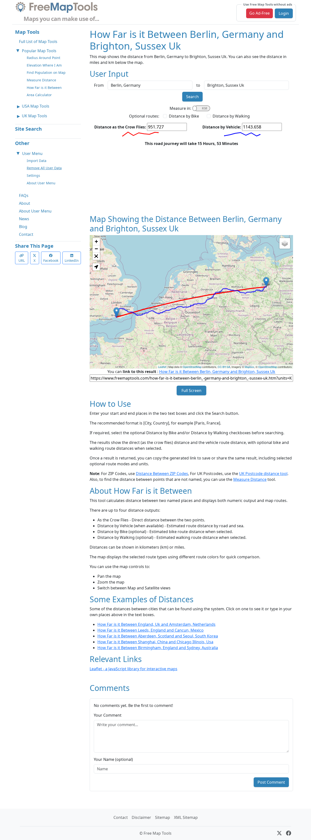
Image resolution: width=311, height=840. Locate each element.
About (24, 203)
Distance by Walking (231, 116)
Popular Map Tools (39, 50)
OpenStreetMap (192, 367)
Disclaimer (141, 817)
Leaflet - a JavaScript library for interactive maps (133, 668)
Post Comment (271, 782)
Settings (33, 175)
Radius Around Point (43, 57)
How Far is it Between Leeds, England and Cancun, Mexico (150, 630)
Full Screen (191, 390)
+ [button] (96, 241)
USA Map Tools (35, 106)
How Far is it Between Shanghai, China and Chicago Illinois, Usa (155, 642)
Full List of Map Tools (38, 41)
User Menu (32, 153)
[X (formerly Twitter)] (279, 833)
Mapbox (249, 367)
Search (192, 96)
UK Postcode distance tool (263, 473)
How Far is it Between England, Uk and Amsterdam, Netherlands (156, 624)
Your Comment (107, 715)
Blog (23, 226)
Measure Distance (41, 80)
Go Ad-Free (259, 13)
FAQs (23, 195)
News (24, 218)
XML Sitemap (186, 817)
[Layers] (284, 243)
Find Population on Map (46, 72)
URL (21, 260)
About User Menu (41, 183)
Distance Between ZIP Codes (162, 473)
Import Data (36, 160)
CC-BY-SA (224, 367)
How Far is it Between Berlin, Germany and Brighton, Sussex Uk (217, 371)
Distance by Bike (184, 116)
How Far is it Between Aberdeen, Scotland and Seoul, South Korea (157, 636)
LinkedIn (72, 260)
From (99, 85)
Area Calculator (39, 95)
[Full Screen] (96, 256)
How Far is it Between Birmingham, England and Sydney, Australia (157, 647)
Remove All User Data (44, 168)
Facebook (50, 260)
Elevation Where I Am (44, 65)
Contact (26, 234)
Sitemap (162, 817)
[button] (96, 267)
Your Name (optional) (113, 759)
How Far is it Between (44, 87)
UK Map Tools (34, 116)
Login (284, 13)
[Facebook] (288, 833)
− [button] (96, 249)
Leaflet (162, 367)
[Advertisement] (191, 180)
